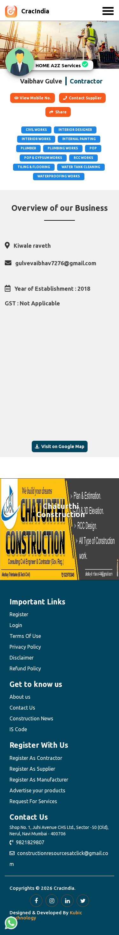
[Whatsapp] (11, 923)
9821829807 (28, 842)
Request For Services (33, 801)
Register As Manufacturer (39, 779)
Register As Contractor (36, 758)
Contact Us (22, 707)
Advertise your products (37, 790)
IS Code (18, 729)
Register (19, 614)
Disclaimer (22, 657)
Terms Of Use (25, 636)
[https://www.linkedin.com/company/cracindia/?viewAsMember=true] (67, 900)
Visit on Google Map (61, 446)
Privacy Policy (25, 647)
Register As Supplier (32, 769)
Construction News (31, 718)
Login (16, 625)
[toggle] (108, 11)
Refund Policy (25, 668)
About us (20, 697)
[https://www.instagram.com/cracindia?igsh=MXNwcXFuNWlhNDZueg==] (51, 900)
